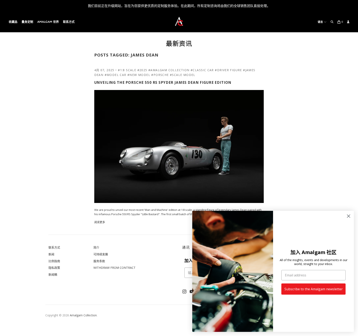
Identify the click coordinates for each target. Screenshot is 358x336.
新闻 (51, 254)
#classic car (202, 70)
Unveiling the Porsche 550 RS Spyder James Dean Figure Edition (163, 82)
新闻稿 (52, 274)
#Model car (115, 75)
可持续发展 (100, 254)
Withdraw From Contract (114, 268)
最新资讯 (179, 43)
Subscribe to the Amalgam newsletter (313, 289)
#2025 (142, 70)
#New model (138, 75)
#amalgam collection (169, 70)
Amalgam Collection (83, 315)
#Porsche (160, 75)
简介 (96, 247)
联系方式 (69, 22)
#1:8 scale (127, 70)
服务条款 (99, 261)
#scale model (182, 75)
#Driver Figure (228, 70)
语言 (321, 21)
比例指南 (54, 261)
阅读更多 (99, 222)
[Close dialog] (348, 216)
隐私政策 (54, 268)
